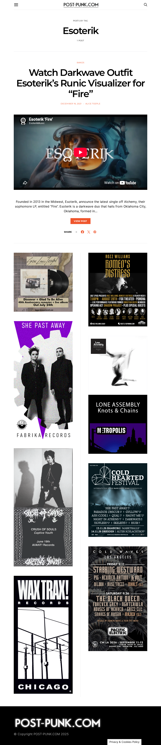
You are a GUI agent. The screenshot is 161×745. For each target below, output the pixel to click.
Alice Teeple (92, 103)
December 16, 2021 (71, 103)
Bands (80, 62)
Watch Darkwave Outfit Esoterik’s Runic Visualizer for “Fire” (80, 83)
